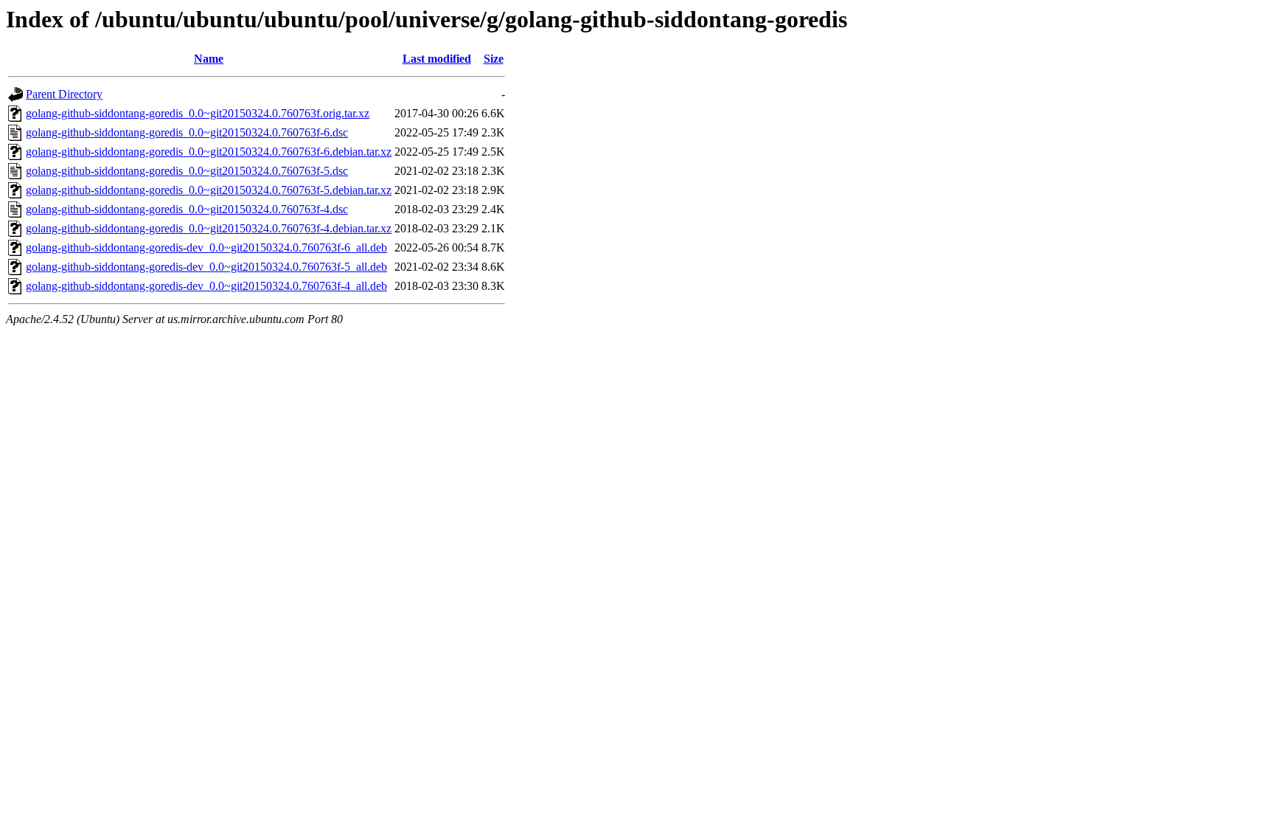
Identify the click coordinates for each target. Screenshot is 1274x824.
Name (208, 58)
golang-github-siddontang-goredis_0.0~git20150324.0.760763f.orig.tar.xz (197, 113)
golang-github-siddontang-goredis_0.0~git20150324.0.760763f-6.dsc (187, 132)
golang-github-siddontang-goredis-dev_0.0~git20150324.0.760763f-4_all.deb (206, 286)
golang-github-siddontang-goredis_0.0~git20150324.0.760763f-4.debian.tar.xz (208, 228)
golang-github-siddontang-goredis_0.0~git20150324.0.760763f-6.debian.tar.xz (208, 151)
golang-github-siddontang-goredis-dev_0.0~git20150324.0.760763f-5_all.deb (206, 266)
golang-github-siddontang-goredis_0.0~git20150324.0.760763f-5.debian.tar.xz (208, 190)
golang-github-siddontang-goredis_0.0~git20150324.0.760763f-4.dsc (187, 209)
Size (494, 58)
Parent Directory (64, 94)
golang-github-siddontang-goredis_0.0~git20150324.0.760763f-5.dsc (187, 171)
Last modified (437, 58)
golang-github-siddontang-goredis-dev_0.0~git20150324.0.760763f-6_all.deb (206, 247)
